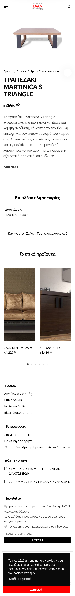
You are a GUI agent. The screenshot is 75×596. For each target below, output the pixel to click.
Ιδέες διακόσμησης (18, 412)
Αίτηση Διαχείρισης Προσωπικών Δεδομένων (37, 447)
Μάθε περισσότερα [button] (23, 579)
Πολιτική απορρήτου (19, 441)
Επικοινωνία (13, 400)
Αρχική (8, 71)
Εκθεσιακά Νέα (15, 406)
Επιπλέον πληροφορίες (37, 197)
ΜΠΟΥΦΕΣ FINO (51, 347)
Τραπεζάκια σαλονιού (45, 71)
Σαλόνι (21, 71)
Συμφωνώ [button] (36, 589)
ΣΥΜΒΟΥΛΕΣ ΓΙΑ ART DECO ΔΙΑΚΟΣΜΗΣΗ (39, 482)
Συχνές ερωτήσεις (17, 435)
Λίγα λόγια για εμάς (18, 394)
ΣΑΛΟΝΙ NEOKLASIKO (18, 347)
